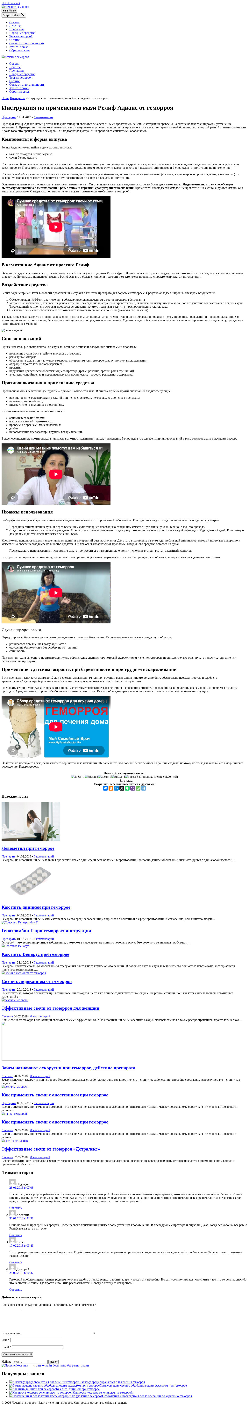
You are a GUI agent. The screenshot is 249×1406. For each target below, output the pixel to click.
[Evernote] (127, 788)
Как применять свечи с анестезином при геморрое (55, 1094)
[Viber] (132, 788)
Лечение (15, 25)
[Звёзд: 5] (131, 776)
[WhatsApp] (138, 788)
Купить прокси (19, 46)
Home (5, 98)
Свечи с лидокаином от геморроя (37, 981)
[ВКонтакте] (105, 788)
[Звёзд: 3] (104, 776)
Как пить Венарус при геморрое (35, 954)
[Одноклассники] (111, 788)
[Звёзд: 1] (78, 776)
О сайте (14, 39)
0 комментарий (44, 856)
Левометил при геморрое (28, 848)
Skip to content (11, 3)
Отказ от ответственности (26, 43)
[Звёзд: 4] (118, 776)
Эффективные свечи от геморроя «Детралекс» (51, 1148)
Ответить (15, 1207)
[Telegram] (143, 788)
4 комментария (43, 117)
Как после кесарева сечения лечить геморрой (103, 1392)
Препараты (16, 29)
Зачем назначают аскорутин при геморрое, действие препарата (68, 1067)
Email (6, 1347)
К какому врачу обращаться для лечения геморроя (112, 1382)
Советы (14, 22)
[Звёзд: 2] (91, 776)
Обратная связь (19, 50)
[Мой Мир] (116, 788)
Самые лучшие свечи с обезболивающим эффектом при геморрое (143, 1385)
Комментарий (11, 1333)
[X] (121, 788)
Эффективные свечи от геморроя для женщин (50, 1008)
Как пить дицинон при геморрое (36, 907)
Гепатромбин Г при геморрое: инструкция (46, 930)
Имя (6, 1340)
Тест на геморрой (20, 36)
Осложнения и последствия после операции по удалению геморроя (147, 1396)
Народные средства (22, 32)
